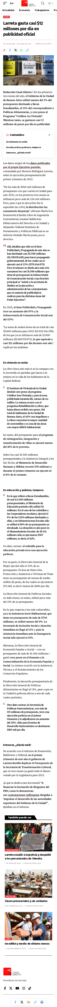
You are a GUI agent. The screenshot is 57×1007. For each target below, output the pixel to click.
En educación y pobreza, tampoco (23, 147)
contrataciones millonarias (23, 795)
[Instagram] (24, 988)
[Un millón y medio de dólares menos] (28, 926)
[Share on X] (15, 50)
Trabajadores (12, 850)
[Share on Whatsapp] (21, 50)
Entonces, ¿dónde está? (18, 152)
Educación (11, 896)
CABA (6, 17)
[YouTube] (17, 988)
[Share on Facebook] (10, 50)
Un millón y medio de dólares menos (27, 943)
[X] (10, 988)
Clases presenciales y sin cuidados (26, 901)
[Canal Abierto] (28, 3)
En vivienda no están (16, 142)
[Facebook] (5, 988)
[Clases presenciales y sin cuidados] (28, 883)
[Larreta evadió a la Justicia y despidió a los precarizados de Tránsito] (28, 837)
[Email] (28, 1002)
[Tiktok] (30, 988)
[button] (6, 3)
